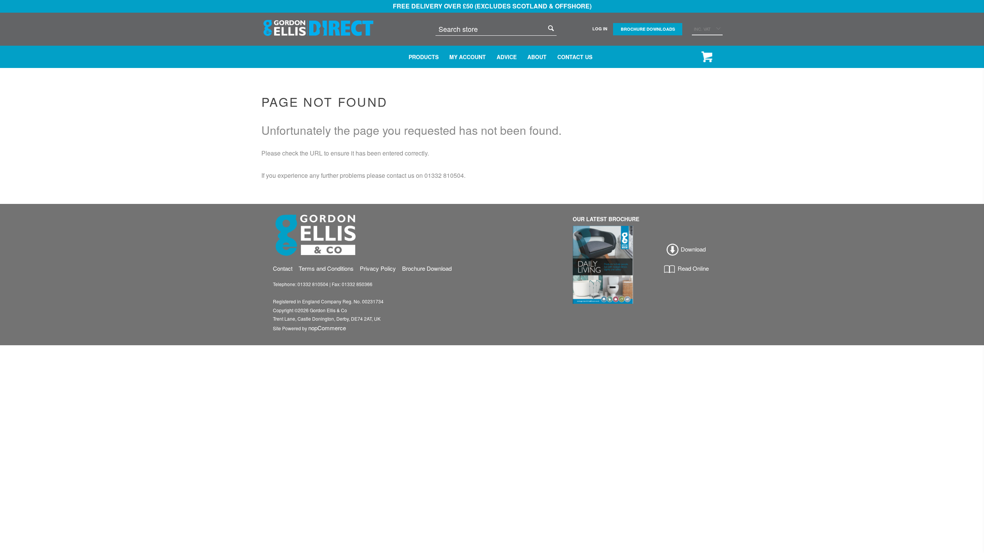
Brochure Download (427, 268)
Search (551, 28)
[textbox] (490, 29)
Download (692, 249)
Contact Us (574, 57)
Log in (599, 28)
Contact (283, 268)
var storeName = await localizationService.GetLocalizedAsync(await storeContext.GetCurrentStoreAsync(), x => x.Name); (318, 26)
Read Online (692, 268)
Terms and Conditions (326, 268)
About (537, 57)
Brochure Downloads (648, 29)
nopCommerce (327, 328)
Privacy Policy (378, 268)
